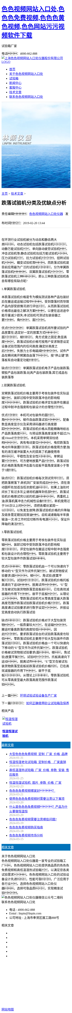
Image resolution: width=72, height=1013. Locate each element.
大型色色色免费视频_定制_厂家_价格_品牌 (38, 754)
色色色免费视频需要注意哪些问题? (33, 819)
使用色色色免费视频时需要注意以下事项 (37, 798)
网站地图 (41, 997)
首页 (12, 69)
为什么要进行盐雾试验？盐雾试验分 (37, 956)
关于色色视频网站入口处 (26, 73)
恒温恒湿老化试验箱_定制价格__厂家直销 (37, 762)
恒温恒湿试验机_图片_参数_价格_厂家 (35, 782)
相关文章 (8, 847)
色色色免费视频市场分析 (26, 835)
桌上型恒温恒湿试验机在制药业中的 (33, 946)
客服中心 (15, 87)
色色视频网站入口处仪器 (46, 214)
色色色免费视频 (26, 980)
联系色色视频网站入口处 (26, 96)
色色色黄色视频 (50, 980)
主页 (5, 193)
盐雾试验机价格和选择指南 (27, 933)
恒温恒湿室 (41, 985)
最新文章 (8, 745)
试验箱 (13, 78)
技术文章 (15, 92)
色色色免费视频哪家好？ (32, 790)
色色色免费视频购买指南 (26, 827)
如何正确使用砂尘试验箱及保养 (47, 703)
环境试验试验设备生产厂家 (38, 695)
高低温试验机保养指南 (24, 937)
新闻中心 (15, 83)
